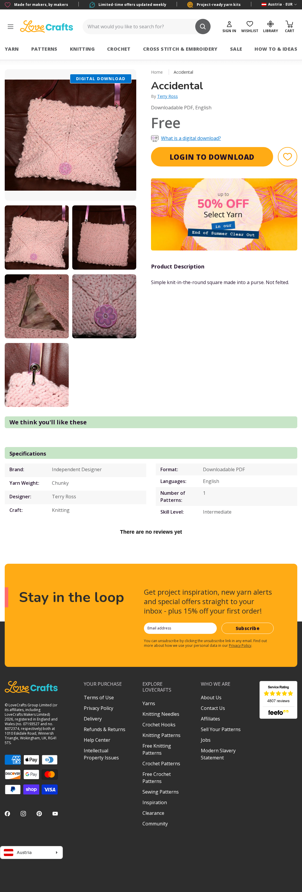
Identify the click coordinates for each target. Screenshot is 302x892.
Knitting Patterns (161, 735)
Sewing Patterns (160, 792)
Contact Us (213, 708)
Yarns (148, 703)
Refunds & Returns (104, 729)
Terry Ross (167, 96)
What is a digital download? (191, 138)
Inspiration (154, 802)
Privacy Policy (240, 645)
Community (155, 823)
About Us (211, 697)
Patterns (44, 49)
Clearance (153, 813)
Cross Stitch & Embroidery (180, 49)
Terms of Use (99, 697)
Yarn (12, 49)
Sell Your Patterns (221, 729)
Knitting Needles (160, 714)
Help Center (97, 740)
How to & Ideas (276, 49)
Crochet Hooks (158, 724)
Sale (236, 49)
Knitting (82, 49)
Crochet (119, 49)
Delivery (93, 718)
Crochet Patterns (161, 763)
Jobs (206, 740)
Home (157, 72)
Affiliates (210, 718)
